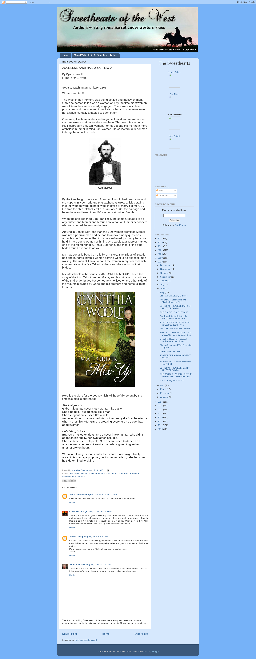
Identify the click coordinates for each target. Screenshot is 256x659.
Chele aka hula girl (78, 511)
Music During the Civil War (172, 380)
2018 (160, 262)
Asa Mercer (74, 473)
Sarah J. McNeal (77, 564)
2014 (160, 413)
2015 (160, 410)
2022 (160, 246)
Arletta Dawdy (76, 536)
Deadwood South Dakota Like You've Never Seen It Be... (174, 317)
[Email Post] (107, 470)
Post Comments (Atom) (86, 640)
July (162, 285)
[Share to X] (69, 480)
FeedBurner (180, 225)
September (165, 277)
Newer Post (69, 633)
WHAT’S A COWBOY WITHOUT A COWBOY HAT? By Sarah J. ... (175, 333)
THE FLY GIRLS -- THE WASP (174, 312)
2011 (160, 425)
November (165, 269)
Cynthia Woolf (110, 473)
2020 (160, 254)
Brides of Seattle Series (92, 473)
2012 (160, 421)
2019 (160, 258)
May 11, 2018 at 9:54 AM (96, 536)
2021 (160, 250)
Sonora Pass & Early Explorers (174, 296)
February (164, 393)
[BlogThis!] (66, 480)
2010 (160, 429)
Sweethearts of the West (73, 477)
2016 (160, 406)
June (162, 288)
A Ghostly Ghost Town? (171, 351)
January (164, 397)
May (162, 292)
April (162, 385)
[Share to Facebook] (72, 480)
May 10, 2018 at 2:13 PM (105, 494)
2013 (160, 417)
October (164, 273)
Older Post (141, 633)
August (163, 281)
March (163, 389)
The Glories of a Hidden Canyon (175, 329)
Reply (72, 502)
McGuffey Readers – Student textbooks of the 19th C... (173, 340)
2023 (160, 242)
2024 (160, 238)
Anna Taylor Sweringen (81, 494)
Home (66, 55)
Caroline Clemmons (81, 470)
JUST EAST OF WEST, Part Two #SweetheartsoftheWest (175, 323)
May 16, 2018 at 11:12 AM (98, 564)
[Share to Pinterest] (74, 480)
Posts (161, 190)
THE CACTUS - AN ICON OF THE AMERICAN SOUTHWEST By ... (176, 375)
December (165, 265)
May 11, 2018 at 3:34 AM (100, 511)
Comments (163, 195)
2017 (160, 402)
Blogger (155, 651)
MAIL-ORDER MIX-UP (129, 473)
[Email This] (63, 480)
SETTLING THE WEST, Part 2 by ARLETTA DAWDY (175, 307)
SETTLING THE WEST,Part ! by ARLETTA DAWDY (174, 369)
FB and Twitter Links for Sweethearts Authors (95, 55)
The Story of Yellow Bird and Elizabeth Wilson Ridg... (173, 301)
